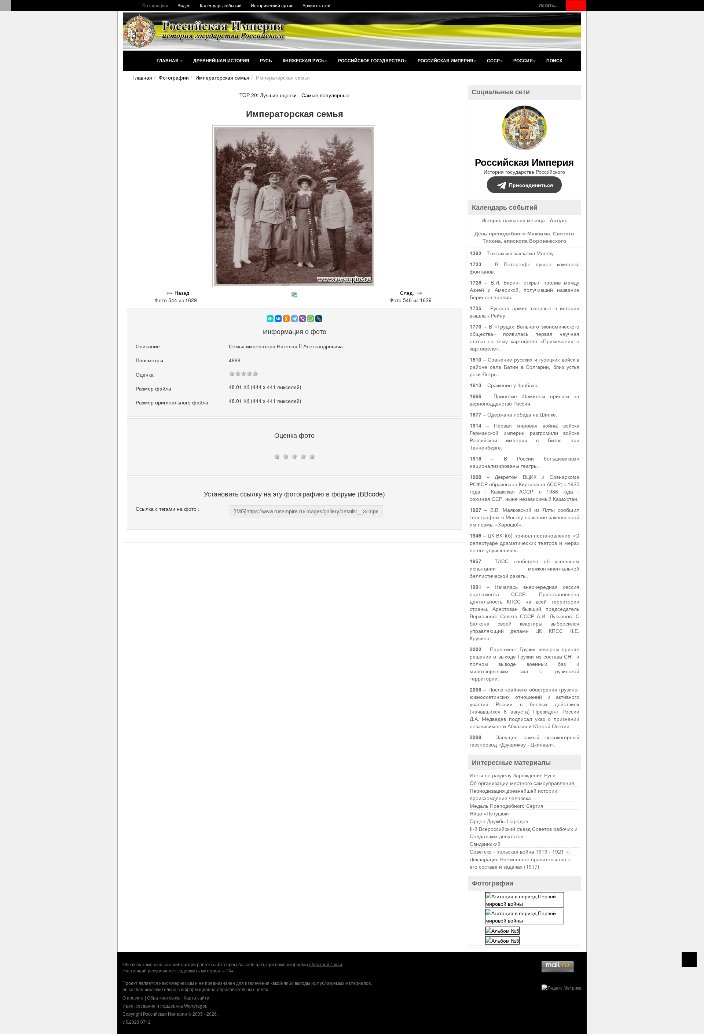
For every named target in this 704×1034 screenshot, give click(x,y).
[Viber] (302, 318)
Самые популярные (325, 95)
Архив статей (316, 5)
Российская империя (445, 60)
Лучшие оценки (278, 95)
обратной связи (325, 964)
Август (558, 220)
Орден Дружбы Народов (499, 821)
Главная (168, 60)
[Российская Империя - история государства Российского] (205, 30)
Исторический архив (272, 5)
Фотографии (155, 5)
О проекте (133, 997)
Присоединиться (531, 184)
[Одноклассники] (286, 318)
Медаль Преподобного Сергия (506, 805)
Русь (266, 60)
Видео (184, 5)
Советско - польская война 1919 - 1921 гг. (520, 851)
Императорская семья (222, 77)
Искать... (548, 5)
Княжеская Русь (303, 60)
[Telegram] (294, 318)
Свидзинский (485, 843)
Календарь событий (221, 5)
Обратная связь (163, 997)
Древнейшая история (221, 60)
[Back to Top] (689, 959)
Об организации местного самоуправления (522, 782)
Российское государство (371, 60)
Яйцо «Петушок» (490, 813)
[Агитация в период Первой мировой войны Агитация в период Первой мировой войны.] (524, 899)
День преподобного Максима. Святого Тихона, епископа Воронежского (524, 237)
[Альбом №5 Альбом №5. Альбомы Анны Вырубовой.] (502, 929)
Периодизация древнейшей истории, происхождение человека (514, 794)
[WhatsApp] (310, 318)
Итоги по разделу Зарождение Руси (513, 775)
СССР (493, 60)
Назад (182, 292)
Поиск (554, 60)
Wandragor (195, 1005)
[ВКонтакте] (278, 318)
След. (407, 292)
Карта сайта (196, 997)
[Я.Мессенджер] (270, 318)
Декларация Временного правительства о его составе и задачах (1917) (520, 862)
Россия (523, 60)
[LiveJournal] (318, 318)
